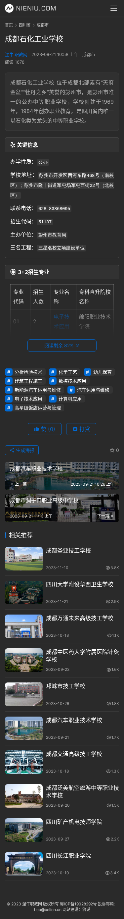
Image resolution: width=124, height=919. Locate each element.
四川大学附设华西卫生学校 (79, 584)
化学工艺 (68, 372)
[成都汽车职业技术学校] (24, 728)
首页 (9, 25)
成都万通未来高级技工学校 (79, 618)
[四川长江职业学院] (24, 864)
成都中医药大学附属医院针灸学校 (82, 656)
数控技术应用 (72, 381)
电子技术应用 (28, 399)
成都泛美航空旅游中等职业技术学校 (82, 791)
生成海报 (24, 450)
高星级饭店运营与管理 (38, 407)
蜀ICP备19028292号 (78, 903)
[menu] (114, 8)
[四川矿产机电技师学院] (24, 830)
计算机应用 (70, 399)
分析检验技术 (28, 372)
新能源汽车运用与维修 (38, 390)
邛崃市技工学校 (65, 686)
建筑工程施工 (28, 381)
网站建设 (70, 909)
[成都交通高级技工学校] (24, 762)
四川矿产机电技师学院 (74, 822)
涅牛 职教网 (16, 54)
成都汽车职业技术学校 (74, 720)
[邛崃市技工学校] (24, 694)
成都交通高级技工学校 (74, 754)
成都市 (88, 54)
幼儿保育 (102, 372)
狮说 (86, 909)
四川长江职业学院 (68, 855)
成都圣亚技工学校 (68, 550)
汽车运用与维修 (93, 390)
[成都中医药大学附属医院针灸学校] (24, 660)
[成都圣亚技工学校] (24, 558)
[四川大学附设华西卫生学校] (24, 592)
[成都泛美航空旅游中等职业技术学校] (24, 796)
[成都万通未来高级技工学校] (24, 626)
